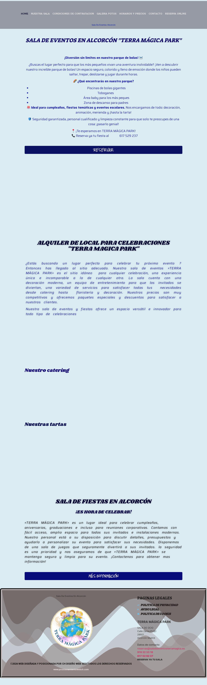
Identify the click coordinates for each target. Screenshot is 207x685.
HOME (24, 13)
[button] (103, 150)
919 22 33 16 (145, 652)
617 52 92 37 (145, 655)
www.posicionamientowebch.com (71, 669)
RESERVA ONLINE (175, 13)
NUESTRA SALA (40, 13)
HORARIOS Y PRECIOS (132, 13)
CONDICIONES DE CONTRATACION (73, 13)
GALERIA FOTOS (106, 13)
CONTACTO (155, 13)
